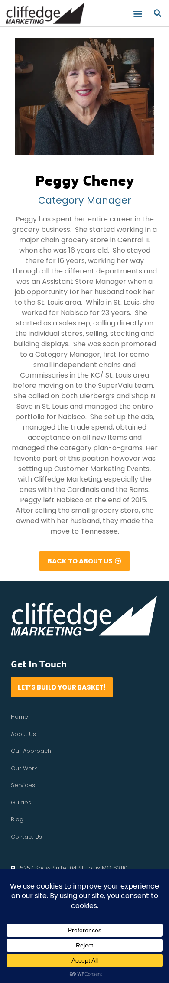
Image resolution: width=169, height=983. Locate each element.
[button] (138, 13)
